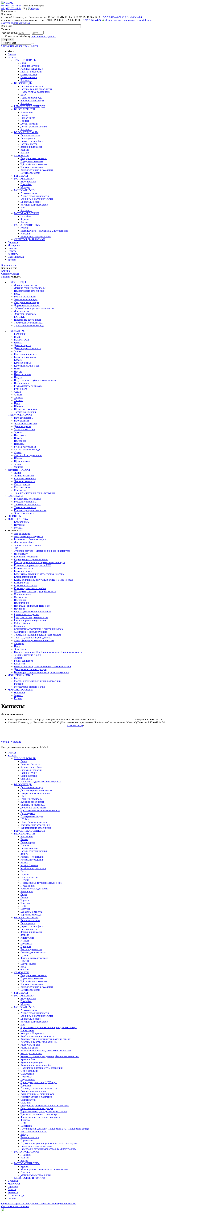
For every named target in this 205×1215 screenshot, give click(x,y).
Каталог (12, 57)
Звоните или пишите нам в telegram (132, 20)
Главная (12, 54)
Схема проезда (16, 256)
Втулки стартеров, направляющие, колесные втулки (42, 666)
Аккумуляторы (28, 193)
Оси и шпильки (22, 594)
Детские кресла (28, 144)
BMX (23, 94)
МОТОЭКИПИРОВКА (27, 225)
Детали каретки (29, 123)
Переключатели (22, 374)
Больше (26, 80)
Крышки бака (21, 582)
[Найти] (32, 43)
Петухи (18, 377)
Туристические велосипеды (29, 325)
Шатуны (18, 406)
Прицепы (19, 443)
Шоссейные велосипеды (27, 319)
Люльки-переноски (31, 71)
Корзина (5, 270)
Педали (18, 371)
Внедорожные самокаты (33, 158)
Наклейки (25, 216)
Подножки (20, 440)
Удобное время (9, 32)
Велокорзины (27, 138)
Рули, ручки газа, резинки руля (31, 617)
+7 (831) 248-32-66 (132, 17)
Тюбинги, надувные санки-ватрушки (34, 493)
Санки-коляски (28, 77)
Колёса (18, 360)
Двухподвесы (21, 311)
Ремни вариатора (23, 660)
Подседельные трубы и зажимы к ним (35, 380)
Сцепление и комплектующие (30, 631)
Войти (34, 46)
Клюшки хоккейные (31, 68)
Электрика (20, 649)
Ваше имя (6, 26)
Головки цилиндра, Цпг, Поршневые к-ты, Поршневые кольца (48, 652)
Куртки (24, 227)
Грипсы (24, 120)
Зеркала (24, 149)
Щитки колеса (22, 461)
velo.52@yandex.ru (11, 741)
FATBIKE (19, 316)
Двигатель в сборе (30, 201)
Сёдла (17, 391)
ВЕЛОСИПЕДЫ (23, 83)
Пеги (17, 368)
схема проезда (75, 725)
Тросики (18, 400)
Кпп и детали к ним (25, 576)
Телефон (6, 29)
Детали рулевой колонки (34, 126)
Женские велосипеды (32, 100)
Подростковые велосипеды (35, 91)
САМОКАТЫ (21, 155)
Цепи (17, 403)
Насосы (18, 438)
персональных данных (43, 36)
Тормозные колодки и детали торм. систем (37, 634)
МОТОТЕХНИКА (24, 178)
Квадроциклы (28, 181)
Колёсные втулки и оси (27, 365)
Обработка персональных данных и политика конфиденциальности (38, 1203)
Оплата (12, 251)
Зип (22, 207)
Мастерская (14, 245)
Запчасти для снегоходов (34, 204)
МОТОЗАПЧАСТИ (25, 190)
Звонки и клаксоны (31, 146)
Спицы (18, 394)
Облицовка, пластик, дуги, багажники (35, 591)
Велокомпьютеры (30, 135)
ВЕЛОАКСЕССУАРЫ (26, 132)
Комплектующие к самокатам (36, 170)
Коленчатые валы (23, 568)
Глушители (20, 663)
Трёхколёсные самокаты (33, 164)
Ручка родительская (25, 446)
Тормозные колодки (25, 412)
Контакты (13, 253)
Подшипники (21, 383)
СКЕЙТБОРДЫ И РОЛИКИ (29, 239)
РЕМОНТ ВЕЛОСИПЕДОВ (29, 106)
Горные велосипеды (31, 97)
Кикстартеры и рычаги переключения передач (39, 562)
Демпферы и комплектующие (30, 669)
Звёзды (18, 657)
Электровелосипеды (25, 314)
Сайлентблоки (22, 623)
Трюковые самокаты (31, 167)
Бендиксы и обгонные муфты (36, 198)
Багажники (26, 112)
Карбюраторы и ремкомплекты (31, 559)
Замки (17, 464)
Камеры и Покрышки (26, 556)
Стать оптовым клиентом (15, 46)
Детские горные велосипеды (36, 89)
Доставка (13, 242)
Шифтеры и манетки (25, 409)
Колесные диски (23, 571)
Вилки (24, 115)
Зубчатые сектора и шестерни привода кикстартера (42, 550)
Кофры (24, 222)
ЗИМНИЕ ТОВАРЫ (25, 60)
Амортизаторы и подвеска (34, 196)
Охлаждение (21, 597)
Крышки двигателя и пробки (30, 588)
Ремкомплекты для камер (28, 386)
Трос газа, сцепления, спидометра (32, 637)
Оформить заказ (10, 273)
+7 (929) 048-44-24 (11, 5)
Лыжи (23, 63)
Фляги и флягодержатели (28, 455)
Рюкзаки (25, 233)
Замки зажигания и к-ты (27, 655)
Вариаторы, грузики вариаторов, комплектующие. (41, 672)
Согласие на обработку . (30, 36)
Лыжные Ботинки (30, 65)
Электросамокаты (30, 172)
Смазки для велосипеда (27, 449)
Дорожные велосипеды (27, 305)
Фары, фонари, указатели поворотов (34, 640)
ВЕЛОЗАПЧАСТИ (24, 109)
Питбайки (26, 184)
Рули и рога (20, 388)
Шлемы (18, 458)
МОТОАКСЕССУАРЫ (26, 213)
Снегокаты (20, 490)
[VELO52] (7, 2)
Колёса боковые (22, 362)
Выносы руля (27, 118)
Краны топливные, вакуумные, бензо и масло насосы (43, 579)
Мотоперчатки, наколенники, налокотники (44, 230)
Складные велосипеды (26, 302)
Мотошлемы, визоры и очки (35, 236)
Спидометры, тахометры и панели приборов (38, 629)
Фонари (18, 467)
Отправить (8, 39)
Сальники (19, 626)
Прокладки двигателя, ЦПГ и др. (32, 605)
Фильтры (19, 643)
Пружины (19, 608)
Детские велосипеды (31, 86)
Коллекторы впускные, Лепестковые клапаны (39, 574)
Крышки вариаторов (25, 585)
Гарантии (13, 248)
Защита (18, 351)
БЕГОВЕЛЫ (21, 175)
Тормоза (18, 397)
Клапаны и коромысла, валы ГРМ (32, 565)
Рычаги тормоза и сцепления (30, 620)
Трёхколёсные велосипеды (28, 322)
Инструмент (21, 435)
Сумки (17, 452)
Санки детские (28, 74)
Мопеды (25, 187)
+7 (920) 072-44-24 (11, 8)
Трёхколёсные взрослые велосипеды (34, 308)
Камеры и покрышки (25, 354)
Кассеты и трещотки (25, 357)
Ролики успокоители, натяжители (32, 611)
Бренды (12, 259)
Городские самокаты (31, 161)
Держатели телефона (31, 141)
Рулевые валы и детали (26, 614)
